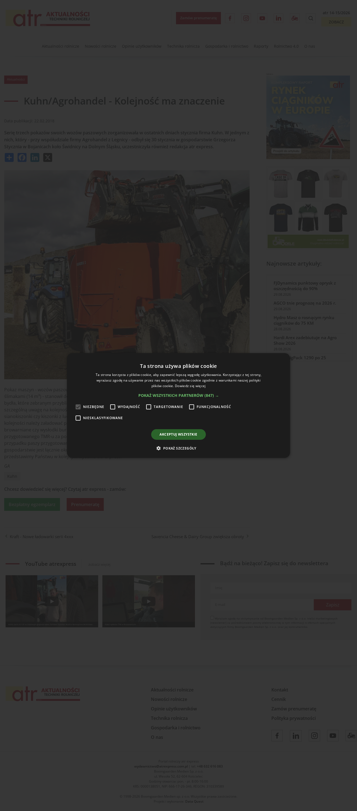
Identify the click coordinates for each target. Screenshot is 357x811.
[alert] (178, 405)
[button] (178, 395)
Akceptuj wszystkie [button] (178, 434)
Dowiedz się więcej (190, 385)
